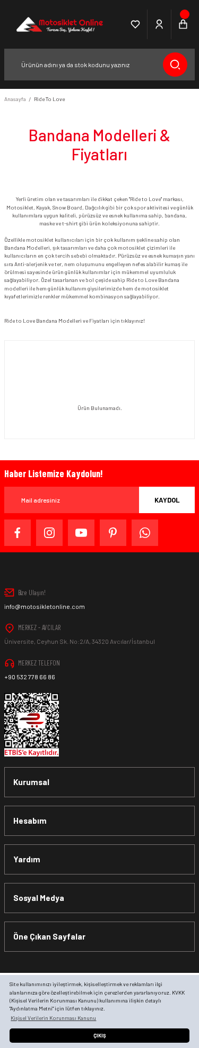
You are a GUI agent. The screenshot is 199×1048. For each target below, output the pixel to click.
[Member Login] (159, 24)
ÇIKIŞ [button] (99, 1035)
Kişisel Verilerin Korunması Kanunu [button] (53, 1018)
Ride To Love (49, 99)
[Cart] (183, 24)
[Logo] (59, 24)
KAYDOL (167, 500)
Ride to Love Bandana (30, 320)
